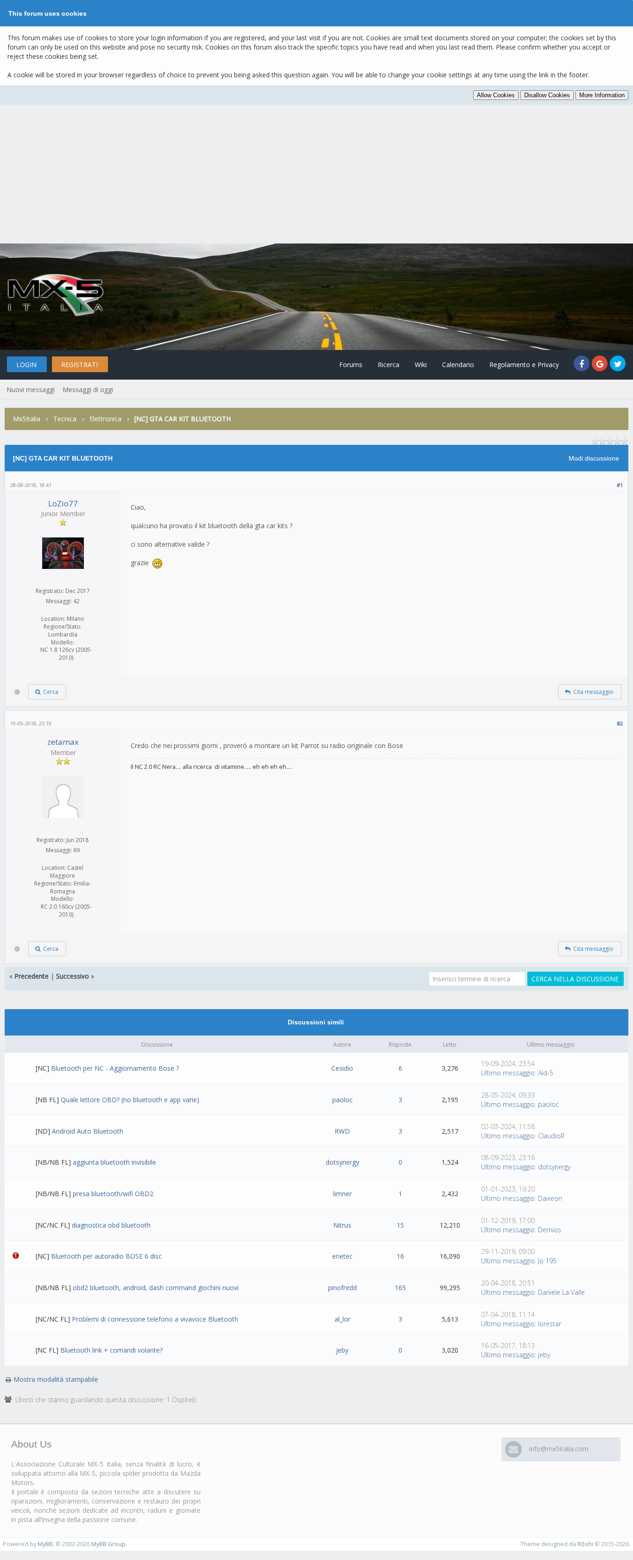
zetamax (63, 741)
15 (400, 1225)
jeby (342, 1350)
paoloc (342, 1099)
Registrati (79, 364)
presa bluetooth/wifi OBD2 (113, 1193)
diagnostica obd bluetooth (111, 1225)
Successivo (72, 976)
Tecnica (64, 418)
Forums (350, 364)
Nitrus (342, 1225)
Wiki (421, 364)
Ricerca (388, 364)
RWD (342, 1131)
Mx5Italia (26, 418)
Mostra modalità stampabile (55, 1379)
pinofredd (342, 1287)
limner (342, 1193)
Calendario (458, 364)
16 (400, 1256)
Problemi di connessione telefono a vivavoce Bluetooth (155, 1319)
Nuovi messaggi (30, 389)
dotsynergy (342, 1162)
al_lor (342, 1319)
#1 (620, 484)
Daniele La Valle (561, 1292)
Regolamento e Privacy (524, 364)
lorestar (549, 1323)
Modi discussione (594, 458)
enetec (342, 1256)
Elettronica (105, 418)
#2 (620, 723)
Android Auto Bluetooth (87, 1131)
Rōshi (585, 1544)
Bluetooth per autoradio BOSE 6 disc (106, 1256)
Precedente (31, 976)
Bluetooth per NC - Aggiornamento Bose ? (115, 1068)
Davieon (550, 1198)
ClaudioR (551, 1135)
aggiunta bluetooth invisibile (114, 1162)
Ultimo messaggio (508, 1072)
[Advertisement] (316, 174)
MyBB (45, 1544)
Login (26, 364)
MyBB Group (108, 1544)
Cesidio (342, 1068)
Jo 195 (547, 1260)
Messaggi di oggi (88, 389)
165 (400, 1287)
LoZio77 (63, 503)
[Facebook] (583, 364)
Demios (549, 1229)
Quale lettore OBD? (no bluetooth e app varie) (130, 1099)
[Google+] (601, 364)
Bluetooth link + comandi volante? (111, 1350)
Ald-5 (545, 1072)
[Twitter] (618, 364)
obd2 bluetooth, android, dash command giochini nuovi (156, 1287)
